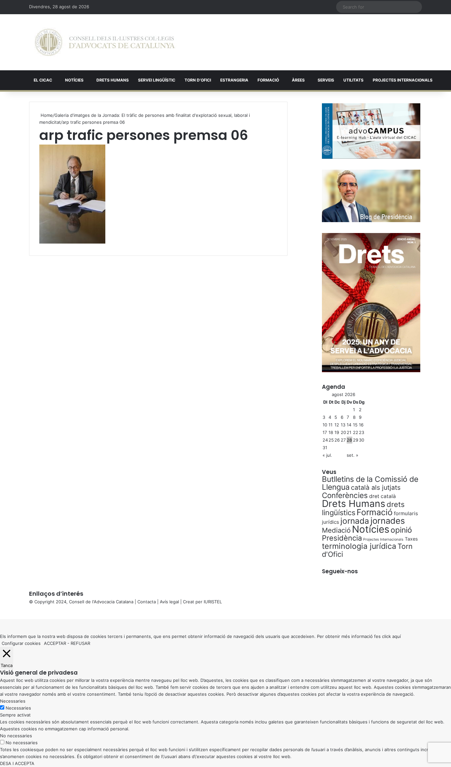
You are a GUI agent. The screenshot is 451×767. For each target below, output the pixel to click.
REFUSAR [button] (80, 643)
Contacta (146, 601)
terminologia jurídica (359, 546)
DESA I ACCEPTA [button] (17, 763)
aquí (396, 636)
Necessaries (18, 708)
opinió (401, 530)
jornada (354, 521)
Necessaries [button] (12, 701)
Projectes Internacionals (383, 539)
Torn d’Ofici (198, 80)
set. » (352, 455)
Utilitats (353, 80)
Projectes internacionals (403, 80)
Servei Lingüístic (156, 80)
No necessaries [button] (16, 735)
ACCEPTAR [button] (55, 643)
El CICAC (43, 80)
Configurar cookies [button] (21, 643)
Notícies (74, 80)
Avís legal (169, 601)
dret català (382, 496)
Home (46, 115)
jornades (387, 521)
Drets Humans (112, 80)
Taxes (411, 539)
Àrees (298, 80)
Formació (268, 80)
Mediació (336, 530)
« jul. (327, 455)
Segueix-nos (340, 571)
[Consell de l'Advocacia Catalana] (105, 42)
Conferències (345, 495)
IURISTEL (213, 601)
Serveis (326, 80)
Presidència (342, 538)
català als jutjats (375, 487)
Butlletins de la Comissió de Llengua (370, 483)
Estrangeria (234, 80)
